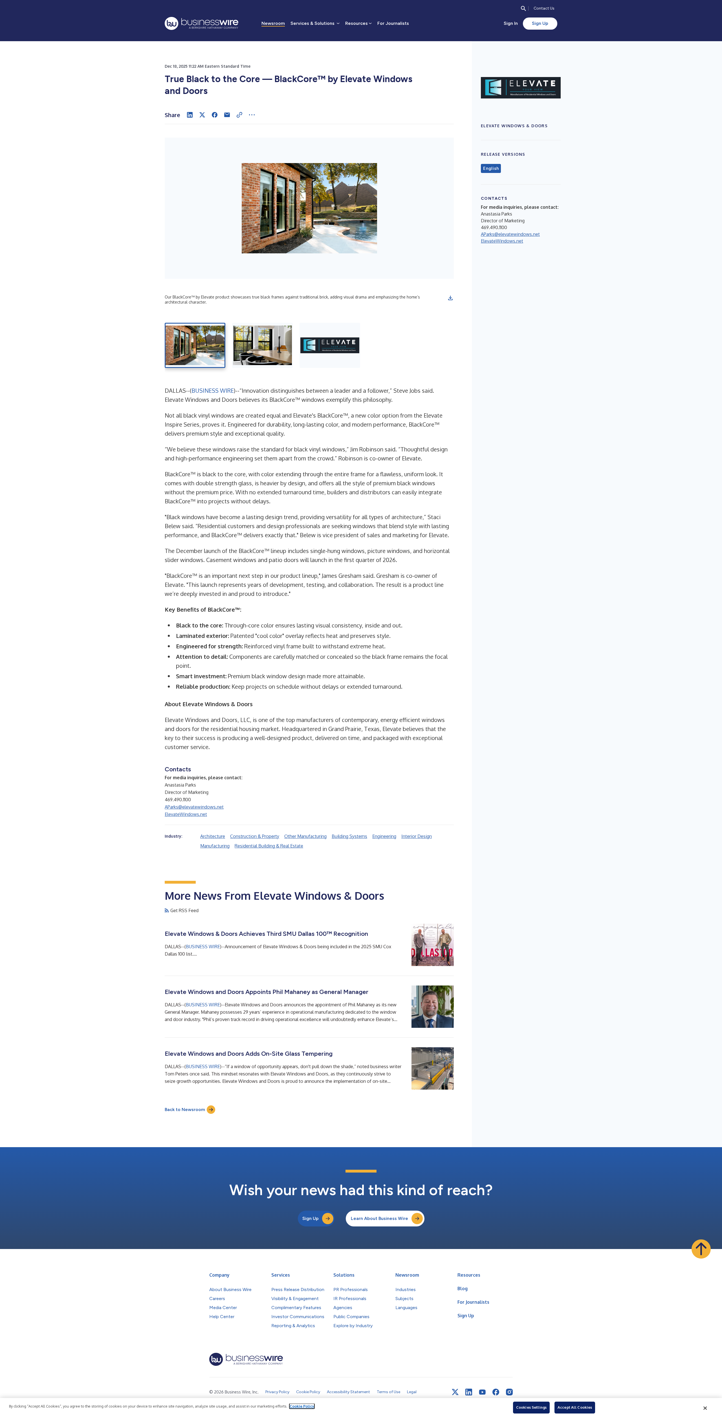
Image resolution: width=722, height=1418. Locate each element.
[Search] (523, 8)
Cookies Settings (531, 1407)
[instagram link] (509, 1392)
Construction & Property (254, 836)
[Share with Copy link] (239, 114)
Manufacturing (215, 846)
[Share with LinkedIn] (189, 114)
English (491, 168)
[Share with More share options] (251, 114)
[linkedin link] (468, 1392)
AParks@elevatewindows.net (194, 807)
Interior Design (416, 836)
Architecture (212, 836)
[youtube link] (482, 1392)
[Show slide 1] (195, 345)
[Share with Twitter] (202, 114)
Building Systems (349, 836)
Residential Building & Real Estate (269, 846)
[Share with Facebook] (214, 114)
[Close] (705, 1408)
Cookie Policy (302, 1406)
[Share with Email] (227, 114)
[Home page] (201, 23)
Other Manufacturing (305, 836)
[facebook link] (495, 1392)
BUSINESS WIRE (212, 390)
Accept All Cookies (575, 1407)
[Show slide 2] (262, 345)
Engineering (384, 836)
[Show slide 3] (330, 345)
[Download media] (450, 298)
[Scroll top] (701, 1249)
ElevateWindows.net (186, 814)
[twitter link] (455, 1392)
